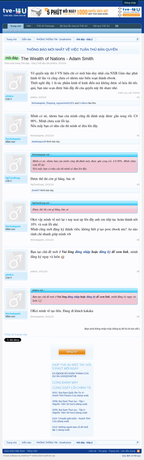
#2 (138, 135)
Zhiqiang (50, 103)
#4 (138, 240)
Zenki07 (36, 190)
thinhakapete (38, 103)
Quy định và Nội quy (131, 456)
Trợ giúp (102, 451)
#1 (138, 97)
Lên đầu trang (128, 451)
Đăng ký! (72, 351)
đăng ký (105, 251)
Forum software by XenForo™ (29, 456)
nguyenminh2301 (65, 103)
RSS (138, 451)
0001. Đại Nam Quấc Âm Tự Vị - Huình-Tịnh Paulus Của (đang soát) (70, 394)
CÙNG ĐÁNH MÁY (65, 382)
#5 (138, 271)
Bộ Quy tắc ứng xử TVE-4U (74, 26)
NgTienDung (37, 184)
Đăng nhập (130, 2)
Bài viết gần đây (14, 31)
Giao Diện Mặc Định (14, 451)
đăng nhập (82, 251)
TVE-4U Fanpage (45, 26)
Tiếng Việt (32, 451)
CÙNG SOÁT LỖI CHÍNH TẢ (71, 387)
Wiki (29, 26)
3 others (83, 103)
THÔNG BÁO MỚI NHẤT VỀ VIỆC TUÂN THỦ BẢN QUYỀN (72, 49)
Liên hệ (92, 451)
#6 (138, 316)
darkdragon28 (39, 141)
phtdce (53, 63)
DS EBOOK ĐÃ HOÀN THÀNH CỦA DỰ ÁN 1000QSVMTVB (70, 375)
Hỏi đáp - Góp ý (29, 63)
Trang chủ (15, 26)
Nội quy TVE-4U (101, 26)
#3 (138, 184)
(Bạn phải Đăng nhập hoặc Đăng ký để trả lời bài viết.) (112, 329)
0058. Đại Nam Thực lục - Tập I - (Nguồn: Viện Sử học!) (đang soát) (69, 402)
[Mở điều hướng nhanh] (137, 39)
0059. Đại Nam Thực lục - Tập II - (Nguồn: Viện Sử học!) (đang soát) (69, 411)
